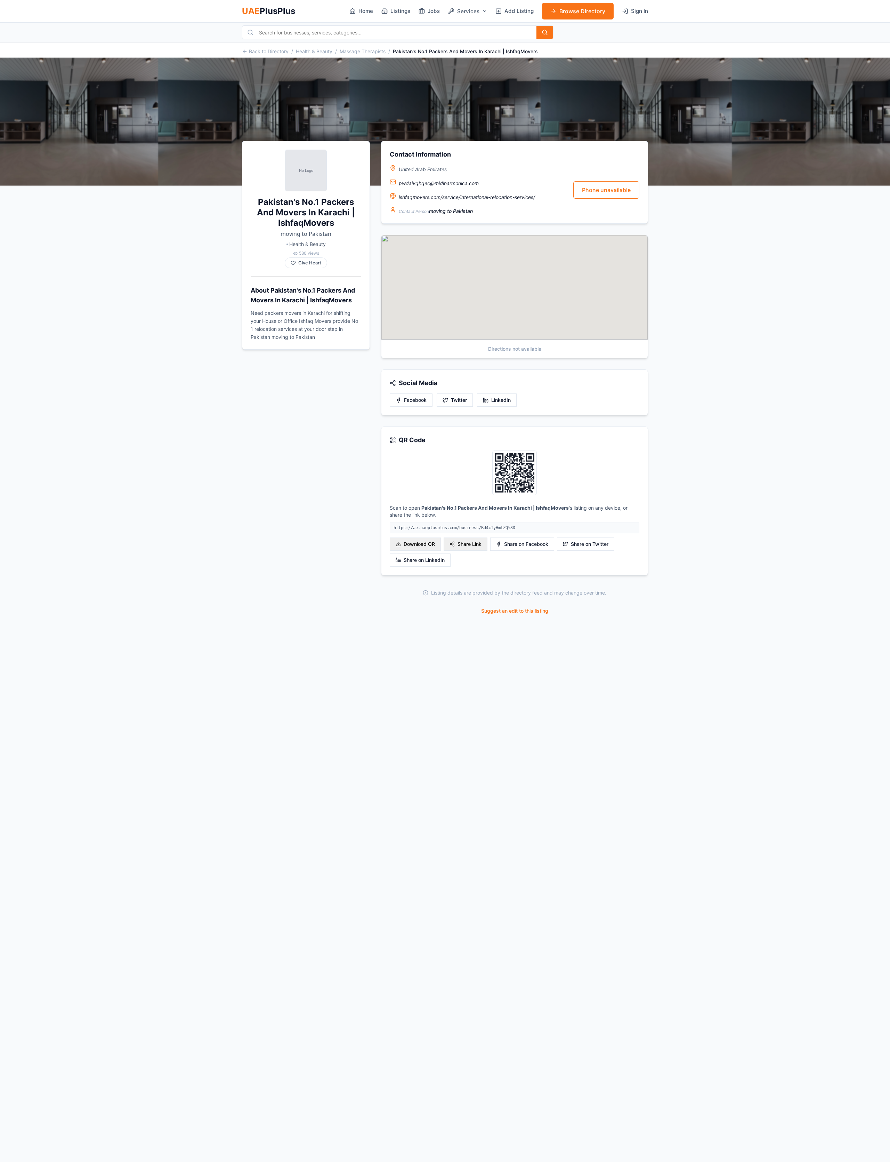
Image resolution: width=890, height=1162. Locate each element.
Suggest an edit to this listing (514, 611)
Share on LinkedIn (424, 560)
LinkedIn (501, 400)
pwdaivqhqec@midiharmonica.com (439, 183)
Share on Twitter (589, 544)
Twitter (459, 400)
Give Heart (309, 262)
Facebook (415, 400)
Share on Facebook (526, 544)
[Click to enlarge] (514, 473)
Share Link (470, 544)
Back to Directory (269, 51)
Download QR (419, 544)
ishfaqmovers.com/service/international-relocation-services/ (467, 197)
